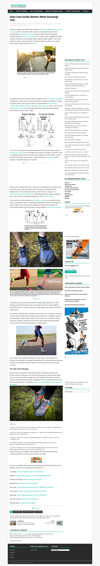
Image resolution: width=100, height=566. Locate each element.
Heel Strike (38, 511)
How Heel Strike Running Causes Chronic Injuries (77, 167)
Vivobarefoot (68, 186)
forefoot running (17, 108)
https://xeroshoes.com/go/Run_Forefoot (32, 491)
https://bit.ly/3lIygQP (27, 503)
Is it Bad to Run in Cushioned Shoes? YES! (75, 149)
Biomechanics (17, 511)
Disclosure (12, 550)
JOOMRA (67, 196)
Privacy (11, 555)
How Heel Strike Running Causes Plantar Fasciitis (77, 165)
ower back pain (26, 106)
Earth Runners (69, 195)
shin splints (52, 103)
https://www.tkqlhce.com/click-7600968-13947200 (35, 487)
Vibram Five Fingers (70, 184)
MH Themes (31, 562)
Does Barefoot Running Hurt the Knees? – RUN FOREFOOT (26, 536)
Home (11, 11)
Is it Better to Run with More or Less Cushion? (76, 152)
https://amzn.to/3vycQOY (28, 483)
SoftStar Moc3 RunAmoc (71, 188)
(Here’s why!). (48, 196)
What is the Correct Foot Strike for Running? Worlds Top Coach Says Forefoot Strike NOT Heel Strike (77, 156)
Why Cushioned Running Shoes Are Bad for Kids (77, 142)
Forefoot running (28, 36)
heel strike (43, 29)
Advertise (12, 557)
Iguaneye (67, 193)
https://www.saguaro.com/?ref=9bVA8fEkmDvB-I (33, 476)
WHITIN (67, 198)
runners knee (14, 106)
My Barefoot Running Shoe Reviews (75, 304)
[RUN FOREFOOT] (20, 8)
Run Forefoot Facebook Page (34, 516)
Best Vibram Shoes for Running (73, 139)
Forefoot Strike (28, 511)
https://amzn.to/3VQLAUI (33, 479)
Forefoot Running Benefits (34, 23)
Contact (86, 11)
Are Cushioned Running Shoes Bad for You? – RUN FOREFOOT (27, 537)
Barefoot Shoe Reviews (73, 11)
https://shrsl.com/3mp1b (30, 499)
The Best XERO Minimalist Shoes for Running (76, 130)
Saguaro (67, 182)
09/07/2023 (14, 23)
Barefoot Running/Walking (54, 11)
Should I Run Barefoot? (70, 88)
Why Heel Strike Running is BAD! (74, 290)
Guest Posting (33, 550)
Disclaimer (12, 552)
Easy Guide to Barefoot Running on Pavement (76, 170)
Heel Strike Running (36, 11)
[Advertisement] (63, 5)
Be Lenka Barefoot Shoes (72, 189)
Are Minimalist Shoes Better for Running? (75, 77)
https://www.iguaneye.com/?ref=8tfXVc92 (32, 495)
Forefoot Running (21, 11)
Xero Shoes (68, 191)
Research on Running (23, 25)
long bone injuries (41, 106)
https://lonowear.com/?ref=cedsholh (30, 472)
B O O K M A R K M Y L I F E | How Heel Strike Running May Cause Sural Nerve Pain (32, 534)
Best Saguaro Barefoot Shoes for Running (75, 133)
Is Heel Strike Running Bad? (47, 23)
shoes (34, 43)
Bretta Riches (22, 23)
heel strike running (27, 34)
